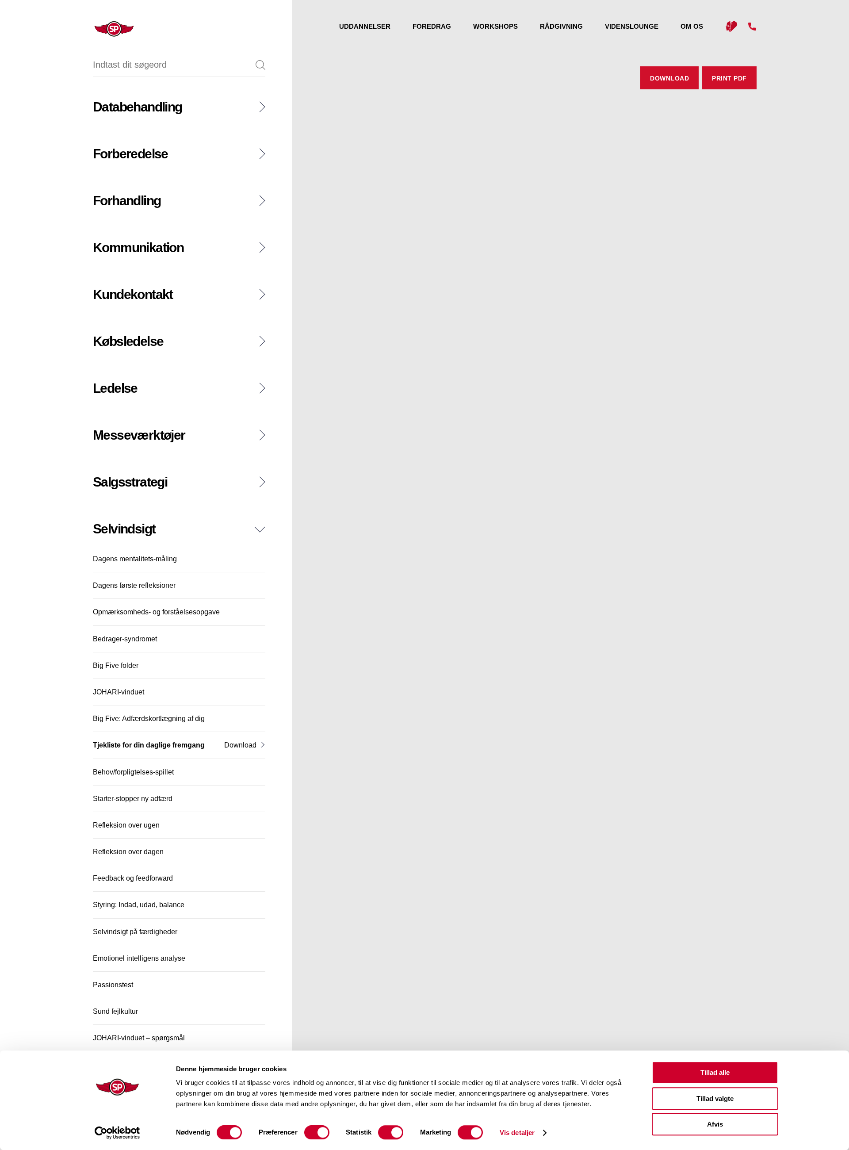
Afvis (715, 1124)
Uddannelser (364, 26)
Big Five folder (115, 665)
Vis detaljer (517, 1132)
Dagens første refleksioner (134, 585)
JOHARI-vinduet (118, 692)
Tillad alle (715, 1072)
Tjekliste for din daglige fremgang (149, 745)
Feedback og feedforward (133, 878)
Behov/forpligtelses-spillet (133, 772)
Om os (692, 26)
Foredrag (432, 26)
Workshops (495, 26)
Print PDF (729, 78)
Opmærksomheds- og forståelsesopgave (156, 612)
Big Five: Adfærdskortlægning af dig (149, 718)
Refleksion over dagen (128, 851)
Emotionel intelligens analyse (139, 958)
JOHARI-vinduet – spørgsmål (139, 1038)
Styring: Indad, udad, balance (138, 904)
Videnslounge (631, 26)
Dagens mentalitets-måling (135, 559)
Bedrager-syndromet (125, 639)
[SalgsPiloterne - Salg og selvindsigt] (105, 29)
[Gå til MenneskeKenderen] (731, 27)
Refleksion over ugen (126, 825)
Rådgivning (561, 26)
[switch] (316, 1132)
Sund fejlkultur (115, 1011)
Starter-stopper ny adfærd (132, 798)
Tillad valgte (715, 1098)
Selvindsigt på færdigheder (135, 931)
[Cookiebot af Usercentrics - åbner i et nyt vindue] (117, 1132)
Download (240, 745)
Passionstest (113, 985)
